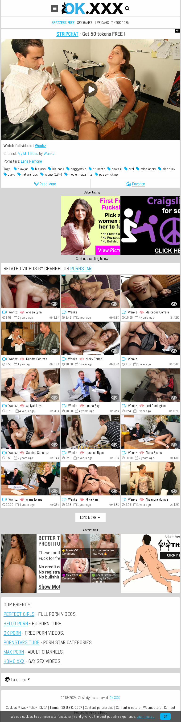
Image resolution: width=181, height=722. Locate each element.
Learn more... (146, 716)
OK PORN (12, 632)
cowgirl (116, 168)
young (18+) (53, 174)
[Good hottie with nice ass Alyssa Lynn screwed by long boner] (30, 291)
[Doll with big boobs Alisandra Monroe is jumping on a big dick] (150, 478)
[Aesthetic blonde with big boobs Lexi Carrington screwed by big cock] (150, 385)
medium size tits (80, 174)
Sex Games (85, 22)
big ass (40, 168)
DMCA (43, 707)
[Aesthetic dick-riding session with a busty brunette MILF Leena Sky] (90, 385)
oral (131, 168)
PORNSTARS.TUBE (21, 642)
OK (165, 716)
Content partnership (99, 707)
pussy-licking (108, 174)
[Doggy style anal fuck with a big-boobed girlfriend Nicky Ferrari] (90, 338)
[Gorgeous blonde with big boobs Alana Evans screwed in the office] (150, 431)
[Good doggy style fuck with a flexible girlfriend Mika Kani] (90, 478)
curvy (11, 174)
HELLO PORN (16, 623)
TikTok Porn (120, 22)
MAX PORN (14, 651)
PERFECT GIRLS (19, 614)
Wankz (40, 145)
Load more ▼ (90, 517)
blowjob (23, 168)
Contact (169, 707)
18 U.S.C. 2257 (71, 707)
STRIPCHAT (67, 33)
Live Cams (102, 22)
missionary (148, 168)
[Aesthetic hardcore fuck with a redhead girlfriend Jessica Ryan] (90, 431)
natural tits (29, 174)
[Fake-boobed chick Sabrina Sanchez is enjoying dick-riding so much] (30, 431)
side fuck (168, 168)
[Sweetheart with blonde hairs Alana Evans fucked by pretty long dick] (30, 478)
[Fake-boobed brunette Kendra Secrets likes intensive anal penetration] (30, 338)
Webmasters (152, 707)
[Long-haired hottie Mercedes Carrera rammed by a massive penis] (150, 291)
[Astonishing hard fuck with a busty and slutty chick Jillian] (150, 338)
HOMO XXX (14, 661)
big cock (57, 168)
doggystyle (78, 168)
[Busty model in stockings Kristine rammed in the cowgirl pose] (90, 291)
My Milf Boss (28, 153)
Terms (54, 707)
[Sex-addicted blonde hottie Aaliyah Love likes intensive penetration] (30, 385)
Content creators (128, 707)
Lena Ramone (31, 161)
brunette (98, 168)
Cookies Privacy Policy (21, 707)
